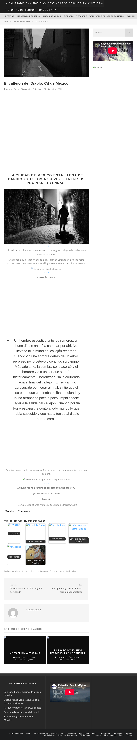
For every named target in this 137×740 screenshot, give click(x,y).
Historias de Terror (20, 10)
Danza (62, 733)
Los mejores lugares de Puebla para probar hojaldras (66, 588)
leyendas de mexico (40, 571)
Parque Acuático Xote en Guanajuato (22, 707)
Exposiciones (106, 733)
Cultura (94, 3)
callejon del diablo (12, 571)
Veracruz (81, 16)
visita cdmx (71, 571)
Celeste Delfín (12, 89)
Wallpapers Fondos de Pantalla (107, 16)
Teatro (121, 735)
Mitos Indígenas (110, 735)
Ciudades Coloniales (32, 89)
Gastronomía (118, 733)
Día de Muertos (85, 735)
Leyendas (97, 735)
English (131, 16)
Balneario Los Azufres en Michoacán (22, 712)
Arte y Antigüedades (16, 733)
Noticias (39, 3)
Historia (129, 733)
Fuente (46, 246)
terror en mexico (57, 571)
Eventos (9, 16)
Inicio (9, 3)
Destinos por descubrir (66, 3)
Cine (28, 733)
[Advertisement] (46, 112)
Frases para (47, 10)
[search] (129, 33)
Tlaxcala (69, 16)
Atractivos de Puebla (28, 16)
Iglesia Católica (49, 735)
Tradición (22, 3)
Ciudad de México (52, 16)
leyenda (26, 571)
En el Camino (84, 733)
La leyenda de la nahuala (67, 735)
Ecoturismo (72, 733)
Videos (129, 735)
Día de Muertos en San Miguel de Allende (26, 588)
